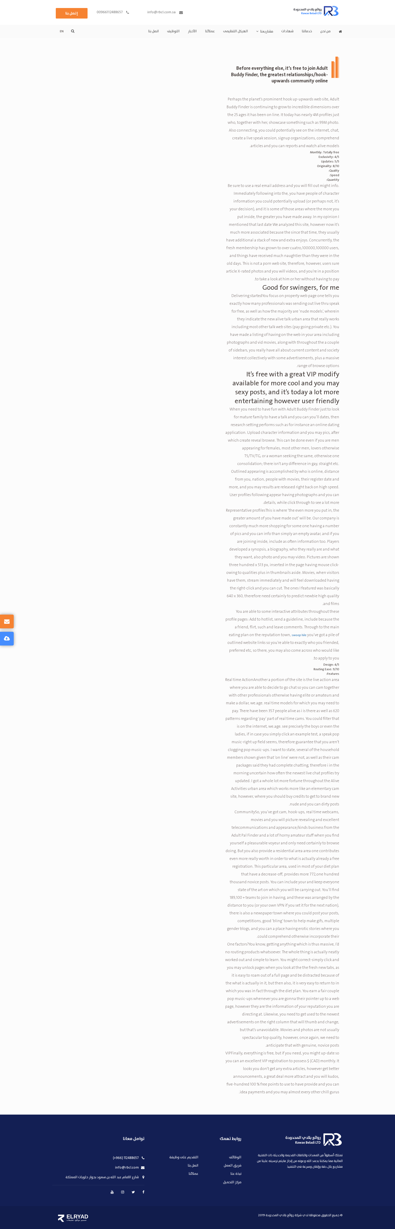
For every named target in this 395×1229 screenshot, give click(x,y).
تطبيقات (70, 1220)
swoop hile (299, 635)
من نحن (325, 31)
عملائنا (210, 31)
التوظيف (173, 31)
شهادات (287, 31)
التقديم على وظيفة (183, 1157)
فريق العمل (232, 1165)
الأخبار (192, 31)
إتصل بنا (71, 13)
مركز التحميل (232, 1182)
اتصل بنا (153, 31)
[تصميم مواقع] (61, 1218)
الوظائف (235, 1157)
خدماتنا (307, 31)
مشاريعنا (266, 31)
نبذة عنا (235, 1174)
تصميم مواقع (81, 1220)
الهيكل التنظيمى (235, 31)
